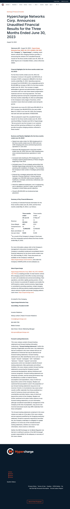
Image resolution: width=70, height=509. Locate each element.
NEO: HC (31, 271)
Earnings (9, 11)
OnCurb (20, 4)
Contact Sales (56, 1)
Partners (25, 4)
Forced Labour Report (56, 488)
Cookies (49, 486)
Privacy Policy (32, 486)
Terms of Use (42, 486)
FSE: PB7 (13, 273)
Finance (15, 11)
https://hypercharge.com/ (26, 292)
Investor (21, 11)
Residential (14, 4)
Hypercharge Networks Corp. (19, 271)
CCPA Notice (56, 486)
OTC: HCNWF (39, 271)
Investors (42, 4)
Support (46, 4)
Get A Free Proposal (35, 501)
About (36, 4)
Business (7, 4)
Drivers (30, 4)
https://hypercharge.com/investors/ (21, 259)
